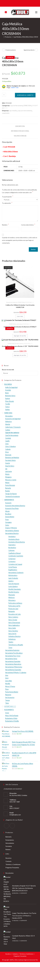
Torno (10, 647)
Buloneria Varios (10, 396)
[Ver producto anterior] (3, 49)
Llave (6, 678)
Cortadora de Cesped (15, 564)
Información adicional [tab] (20, 131)
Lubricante (19, 324)
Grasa (7, 713)
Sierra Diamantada (14, 622)
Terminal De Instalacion (12, 496)
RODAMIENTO (9, 709)
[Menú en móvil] (36, 12)
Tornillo (7, 404)
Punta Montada (10, 485)
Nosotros (8, 858)
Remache (8, 488)
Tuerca (7, 407)
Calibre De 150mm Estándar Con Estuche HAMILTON (20, 306)
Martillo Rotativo (13, 592)
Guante (7, 463)
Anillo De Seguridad (11, 387)
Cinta (7, 444)
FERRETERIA (27, 105)
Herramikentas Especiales (13, 670)
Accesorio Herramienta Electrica (15, 505)
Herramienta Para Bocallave (14, 653)
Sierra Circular (12, 620)
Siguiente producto (29, 50)
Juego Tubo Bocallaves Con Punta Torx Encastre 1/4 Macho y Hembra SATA (24, 915)
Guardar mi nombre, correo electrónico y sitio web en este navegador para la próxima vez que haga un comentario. (19, 240)
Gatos (7, 525)
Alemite (7, 424)
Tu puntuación (7, 196)
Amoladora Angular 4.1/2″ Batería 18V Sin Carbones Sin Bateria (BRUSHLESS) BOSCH (24, 888)
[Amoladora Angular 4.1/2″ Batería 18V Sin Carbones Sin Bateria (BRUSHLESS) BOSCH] (7, 889)
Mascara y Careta (10, 480)
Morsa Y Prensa (10, 686)
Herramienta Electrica (12, 533)
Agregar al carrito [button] (20, 336)
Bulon (7, 393)
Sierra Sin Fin (12, 634)
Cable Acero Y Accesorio (13, 427)
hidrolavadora (12, 575)
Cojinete (7, 449)
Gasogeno (8, 522)
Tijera (7, 703)
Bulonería (8, 837)
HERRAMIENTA (9, 500)
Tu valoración (7, 203)
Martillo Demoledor (14, 589)
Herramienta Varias (11, 658)
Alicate (7, 511)
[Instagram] (12, 825)
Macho (7, 474)
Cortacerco (11, 561)
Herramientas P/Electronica (13, 667)
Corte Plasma (12, 567)
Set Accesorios (9, 697)
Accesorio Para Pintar (12, 508)
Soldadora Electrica (14, 636)
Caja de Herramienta (16, 105)
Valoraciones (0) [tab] (20, 136)
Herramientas (10, 843)
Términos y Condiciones (13, 864)
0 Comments (23, 893)
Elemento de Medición (11, 302)
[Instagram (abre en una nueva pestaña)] (21, 3)
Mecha (7, 482)
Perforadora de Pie (14, 606)
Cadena (7, 430)
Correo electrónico (28, 224)
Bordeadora (12, 547)
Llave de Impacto (13, 583)
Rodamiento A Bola (11, 718)
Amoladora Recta (13, 539)
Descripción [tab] (20, 126)
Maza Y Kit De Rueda (11, 715)
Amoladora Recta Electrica (16, 542)
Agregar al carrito (25, 95)
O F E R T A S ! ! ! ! (29, 302)
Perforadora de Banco (15, 603)
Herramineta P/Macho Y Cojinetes (15, 672)
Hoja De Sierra (9, 466)
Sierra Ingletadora (14, 625)
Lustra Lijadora (13, 586)
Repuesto (8, 695)
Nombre (5, 224)
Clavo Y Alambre (10, 446)
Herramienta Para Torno (12, 656)
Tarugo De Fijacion (11, 494)
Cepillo (7, 441)
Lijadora (10, 581)
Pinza (7, 689)
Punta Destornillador (11, 692)
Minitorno (11, 597)
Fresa (7, 519)
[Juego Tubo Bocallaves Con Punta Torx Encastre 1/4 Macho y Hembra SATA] (7, 917)
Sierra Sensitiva (13, 631)
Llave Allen (8, 681)
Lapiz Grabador (13, 578)
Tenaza (7, 700)
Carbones (11, 550)
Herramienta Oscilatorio (15, 572)
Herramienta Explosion (12, 650)
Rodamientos (10, 840)
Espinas (7, 398)
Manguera (8, 477)
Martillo (7, 683)
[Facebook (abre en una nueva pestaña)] (18, 3)
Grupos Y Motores (11, 528)
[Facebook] (6, 825)
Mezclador (11, 595)
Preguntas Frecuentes (12, 867)
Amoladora (11, 536)
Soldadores (12, 639)
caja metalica (13, 110)
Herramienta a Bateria (12, 530)
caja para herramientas (25, 110)
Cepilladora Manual (14, 553)
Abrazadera (9, 416)
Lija (6, 469)
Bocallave (8, 514)
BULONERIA (8, 384)
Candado (8, 438)
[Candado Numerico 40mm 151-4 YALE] (7, 938)
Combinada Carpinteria (15, 556)
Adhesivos (8, 421)
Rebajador (11, 611)
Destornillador (9, 517)
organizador (6, 113)
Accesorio (8, 503)
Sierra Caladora (13, 617)
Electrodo (8, 455)
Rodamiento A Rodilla (12, 721)
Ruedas (7, 491)
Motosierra (11, 600)
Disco (7, 452)
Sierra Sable (12, 628)
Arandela (8, 390)
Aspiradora (11, 545)
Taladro (10, 642)
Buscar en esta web (8, 369)
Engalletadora (12, 570)
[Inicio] (2, 37)
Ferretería (9, 846)
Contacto (8, 861)
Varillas (7, 409)
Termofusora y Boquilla (15, 645)
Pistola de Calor (13, 609)
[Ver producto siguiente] (36, 49)
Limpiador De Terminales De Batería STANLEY (20, 327)
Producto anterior (11, 50)
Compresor (12, 559)
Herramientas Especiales (12, 661)
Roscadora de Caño (14, 614)
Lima (6, 675)
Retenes (8, 849)
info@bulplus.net (15, 815)
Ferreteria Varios (19, 343)
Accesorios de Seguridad (13, 419)
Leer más (20, 316)
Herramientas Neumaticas (13, 664)
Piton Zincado (9, 401)
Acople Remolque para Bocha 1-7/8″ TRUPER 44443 (20, 346)
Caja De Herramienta (11, 435)
